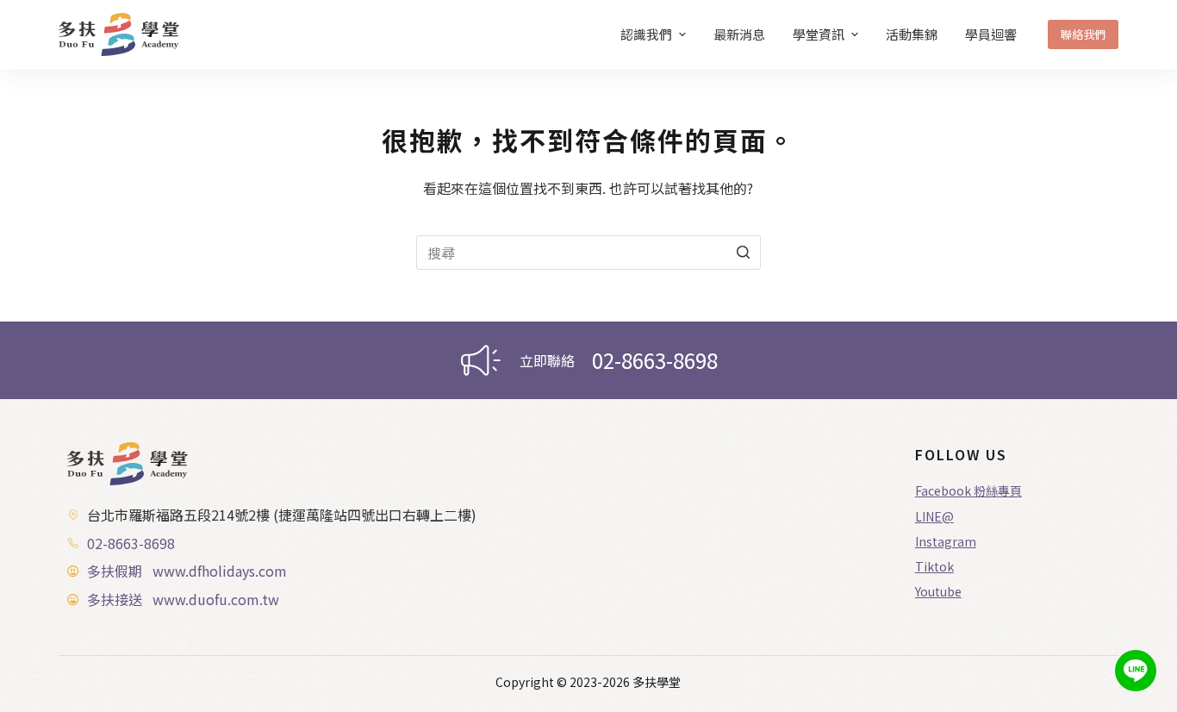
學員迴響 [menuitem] (991, 34)
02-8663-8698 (655, 360)
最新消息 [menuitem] (739, 34)
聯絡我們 (1083, 34)
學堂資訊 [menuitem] (818, 34)
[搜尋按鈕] (743, 252)
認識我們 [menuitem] (646, 34)
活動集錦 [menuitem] (911, 34)
